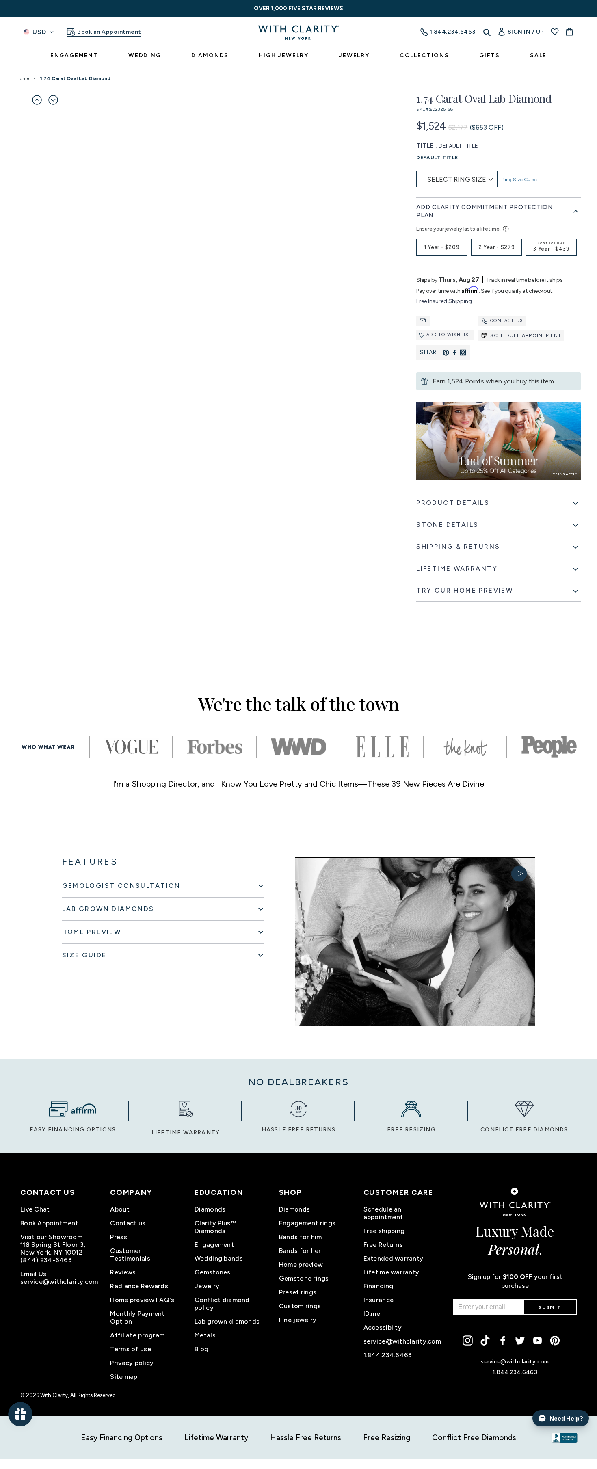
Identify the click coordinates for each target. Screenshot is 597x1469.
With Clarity (54, 1395)
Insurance (378, 1300)
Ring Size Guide (519, 179)
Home (22, 78)
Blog (201, 1349)
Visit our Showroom (51, 1237)
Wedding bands (219, 1258)
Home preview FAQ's (142, 1300)
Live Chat (35, 1209)
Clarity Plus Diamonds (215, 1227)
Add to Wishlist (449, 335)
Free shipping (384, 1231)
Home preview (301, 1264)
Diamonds (210, 1209)
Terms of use (130, 1349)
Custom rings (300, 1306)
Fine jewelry (297, 1320)
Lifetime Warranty (216, 1437)
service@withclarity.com (59, 1281)
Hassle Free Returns (305, 1437)
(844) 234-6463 (46, 1260)
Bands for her (300, 1251)
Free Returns (383, 1244)
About (119, 1209)
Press (118, 1237)
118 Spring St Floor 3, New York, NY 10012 (52, 1248)
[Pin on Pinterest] (446, 352)
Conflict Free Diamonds (474, 1437)
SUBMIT (550, 1307)
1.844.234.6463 (387, 1355)
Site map (123, 1376)
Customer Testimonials (130, 1254)
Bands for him (300, 1237)
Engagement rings (307, 1223)
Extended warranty (393, 1258)
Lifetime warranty (391, 1272)
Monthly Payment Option (137, 1317)
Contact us (506, 320)
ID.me (371, 1314)
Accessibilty (382, 1327)
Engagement (214, 1244)
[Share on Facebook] (454, 352)
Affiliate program (137, 1335)
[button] (37, 100)
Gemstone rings (304, 1278)
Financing (378, 1286)
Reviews (123, 1272)
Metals (205, 1335)
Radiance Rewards (139, 1286)
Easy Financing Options (121, 1437)
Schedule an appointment (383, 1213)
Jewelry (207, 1286)
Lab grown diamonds (227, 1321)
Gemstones (213, 1272)
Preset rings (297, 1292)
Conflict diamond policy (222, 1303)
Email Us (33, 1274)
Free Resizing (386, 1437)
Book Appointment (49, 1223)
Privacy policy (132, 1363)
